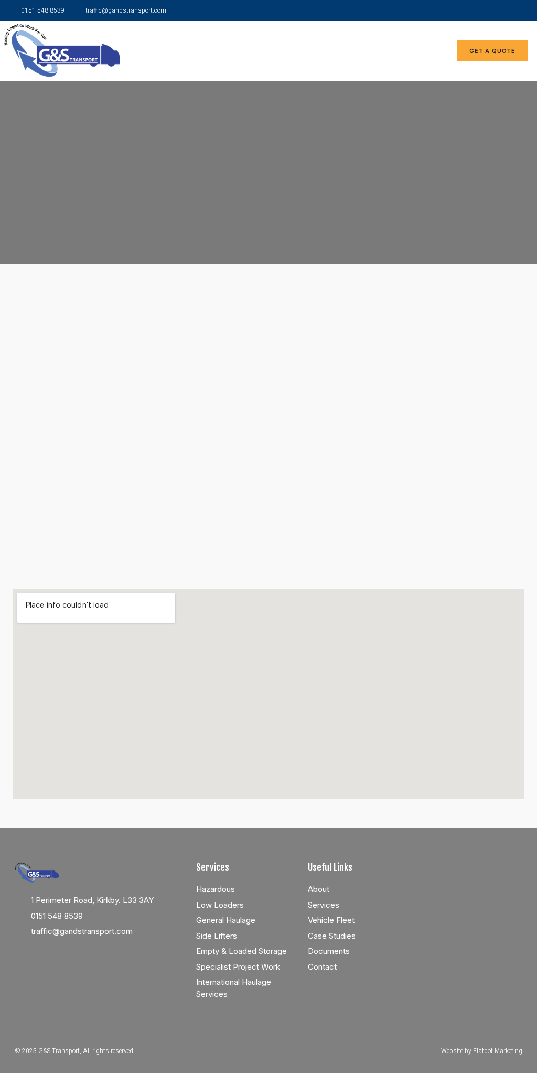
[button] (407, 50)
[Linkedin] (497, 10)
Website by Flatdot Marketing (481, 1051)
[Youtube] (518, 10)
